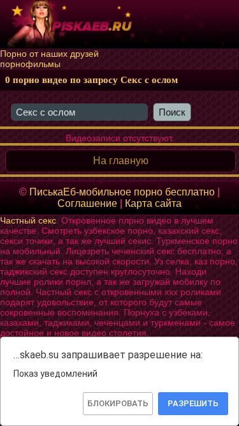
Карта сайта (153, 203)
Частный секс (28, 220)
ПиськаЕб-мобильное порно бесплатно (122, 191)
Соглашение (87, 203)
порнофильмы (30, 64)
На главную (120, 160)
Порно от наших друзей (49, 54)
